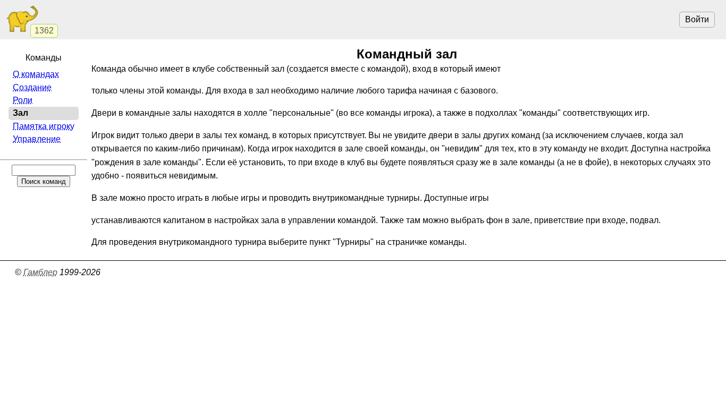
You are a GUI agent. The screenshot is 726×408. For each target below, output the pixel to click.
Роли (22, 100)
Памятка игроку (43, 126)
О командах (36, 74)
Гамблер (40, 272)
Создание (32, 87)
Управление (37, 138)
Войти (697, 19)
